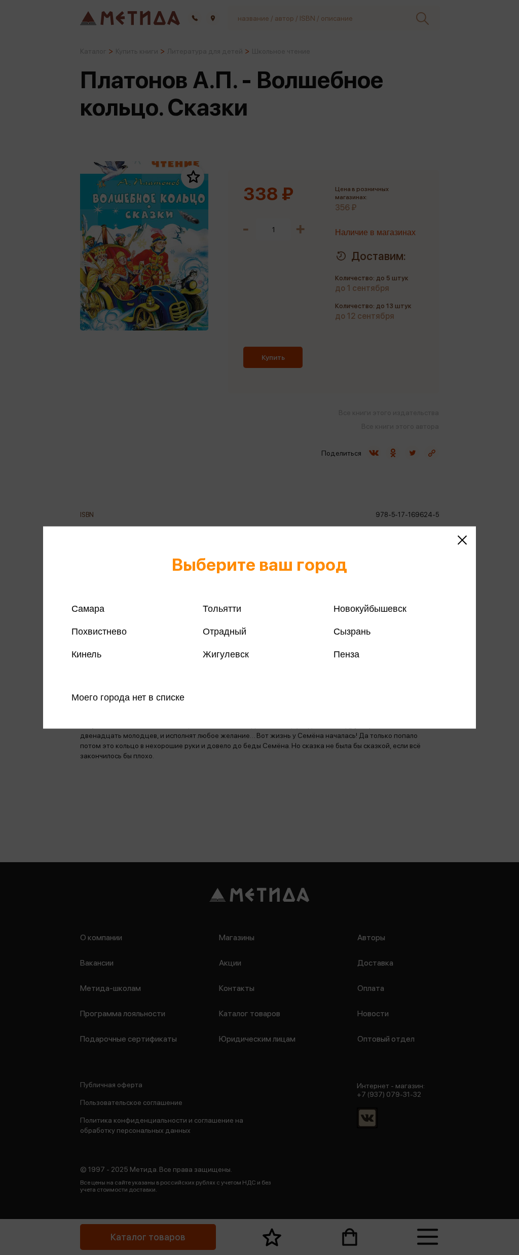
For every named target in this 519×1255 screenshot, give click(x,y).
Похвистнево (99, 631)
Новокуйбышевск (369, 609)
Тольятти (222, 609)
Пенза (346, 654)
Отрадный (224, 631)
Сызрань (351, 631)
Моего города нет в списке (127, 697)
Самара (87, 609)
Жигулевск (226, 654)
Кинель (86, 654)
